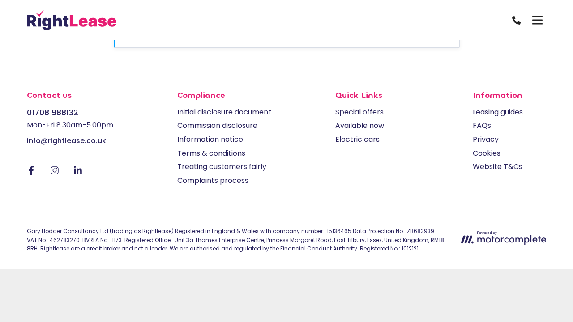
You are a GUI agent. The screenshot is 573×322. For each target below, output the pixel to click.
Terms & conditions (211, 153)
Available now (359, 125)
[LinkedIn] (78, 172)
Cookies (486, 153)
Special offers (359, 112)
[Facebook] (31, 172)
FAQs (482, 125)
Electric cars (357, 139)
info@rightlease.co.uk (66, 141)
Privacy (486, 139)
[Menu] (537, 20)
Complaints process (212, 180)
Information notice (210, 139)
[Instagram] (54, 172)
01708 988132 (52, 112)
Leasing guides (498, 112)
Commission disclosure (217, 125)
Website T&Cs (497, 166)
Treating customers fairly (221, 166)
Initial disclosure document (224, 112)
